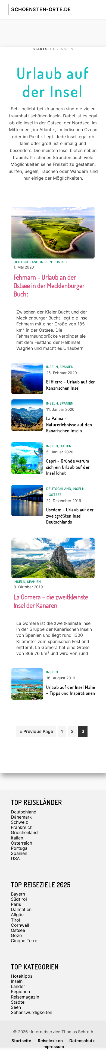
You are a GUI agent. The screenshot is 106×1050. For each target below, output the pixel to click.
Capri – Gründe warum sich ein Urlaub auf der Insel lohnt (68, 467)
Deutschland (26, 262)
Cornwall (20, 925)
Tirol (15, 920)
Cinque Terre (24, 940)
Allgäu (17, 914)
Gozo (16, 935)
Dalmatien (21, 909)
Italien (65, 446)
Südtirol (19, 899)
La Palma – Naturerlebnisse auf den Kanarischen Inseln (69, 424)
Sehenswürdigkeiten (31, 1012)
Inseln (46, 262)
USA (15, 858)
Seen (16, 1007)
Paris (16, 904)
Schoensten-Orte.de (41, 9)
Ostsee (61, 262)
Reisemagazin (25, 997)
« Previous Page (36, 732)
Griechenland (24, 832)
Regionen (20, 991)
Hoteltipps (21, 976)
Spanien (66, 367)
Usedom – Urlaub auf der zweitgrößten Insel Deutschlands (70, 516)
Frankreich (21, 827)
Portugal (20, 848)
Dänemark (21, 817)
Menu (92, 9)
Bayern (18, 894)
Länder (18, 986)
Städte (17, 1002)
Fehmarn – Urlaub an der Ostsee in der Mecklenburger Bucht (49, 285)
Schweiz (19, 822)
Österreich (21, 843)
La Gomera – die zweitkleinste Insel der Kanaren (51, 601)
